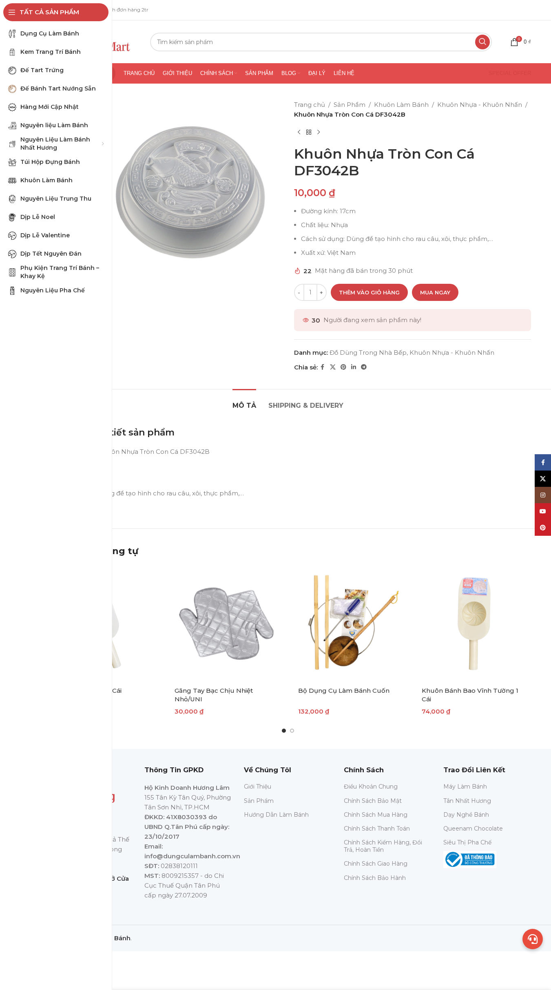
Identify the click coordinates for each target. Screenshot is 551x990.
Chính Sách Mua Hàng (375, 814)
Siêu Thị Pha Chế (467, 842)
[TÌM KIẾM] (482, 42)
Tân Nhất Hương (467, 800)
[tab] (244, 401)
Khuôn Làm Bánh (401, 104)
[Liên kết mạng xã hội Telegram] (363, 367)
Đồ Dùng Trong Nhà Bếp (368, 352)
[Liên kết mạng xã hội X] (333, 367)
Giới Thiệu (257, 786)
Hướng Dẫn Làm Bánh (276, 814)
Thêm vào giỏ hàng (369, 292)
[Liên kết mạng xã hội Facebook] (323, 367)
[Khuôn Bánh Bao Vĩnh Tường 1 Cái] (473, 623)
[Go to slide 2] (292, 731)
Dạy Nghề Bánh (466, 814)
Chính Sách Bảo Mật (373, 800)
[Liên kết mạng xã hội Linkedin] (353, 367)
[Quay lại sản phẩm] (309, 132)
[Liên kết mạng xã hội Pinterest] (343, 367)
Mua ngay (435, 292)
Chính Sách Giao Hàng (375, 863)
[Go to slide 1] (284, 731)
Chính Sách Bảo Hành (375, 878)
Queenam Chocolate (473, 828)
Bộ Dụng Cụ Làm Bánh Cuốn (343, 690)
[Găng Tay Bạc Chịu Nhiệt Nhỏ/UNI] (226, 623)
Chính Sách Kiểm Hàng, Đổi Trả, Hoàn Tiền (383, 846)
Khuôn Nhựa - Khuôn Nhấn (479, 104)
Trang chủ (309, 104)
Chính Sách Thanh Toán (377, 828)
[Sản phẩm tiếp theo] (318, 132)
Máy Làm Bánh (465, 786)
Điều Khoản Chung (371, 786)
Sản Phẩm (349, 104)
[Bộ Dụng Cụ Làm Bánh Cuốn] (349, 623)
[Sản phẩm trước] (299, 132)
